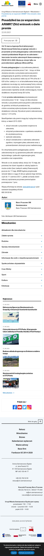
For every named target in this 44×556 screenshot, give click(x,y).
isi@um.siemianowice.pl (34, 492)
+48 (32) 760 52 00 (22, 478)
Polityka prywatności (26, 553)
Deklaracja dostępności (22, 521)
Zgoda (14, 553)
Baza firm (22, 449)
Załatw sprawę (7, 236)
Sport (4, 275)
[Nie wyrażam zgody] (41, 549)
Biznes (22, 437)
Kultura (5, 280)
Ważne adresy (22, 445)
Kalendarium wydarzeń (22, 441)
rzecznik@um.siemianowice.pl (32, 495)
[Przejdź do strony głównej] (7, 4)
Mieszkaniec (7, 393)
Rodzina (5, 241)
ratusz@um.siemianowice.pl (22, 481)
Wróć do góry (32, 421)
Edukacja (5, 286)
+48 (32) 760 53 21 (24, 490)
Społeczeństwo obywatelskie (13, 263)
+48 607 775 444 (36, 490)
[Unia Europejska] (21, 4)
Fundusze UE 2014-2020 (22, 452)
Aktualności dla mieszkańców (13, 230)
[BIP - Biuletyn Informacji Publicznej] (29, 4)
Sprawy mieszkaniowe (11, 247)
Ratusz (22, 429)
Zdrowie (5, 252)
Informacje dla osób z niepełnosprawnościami (20, 258)
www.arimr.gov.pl (29, 187)
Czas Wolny (6, 269)
